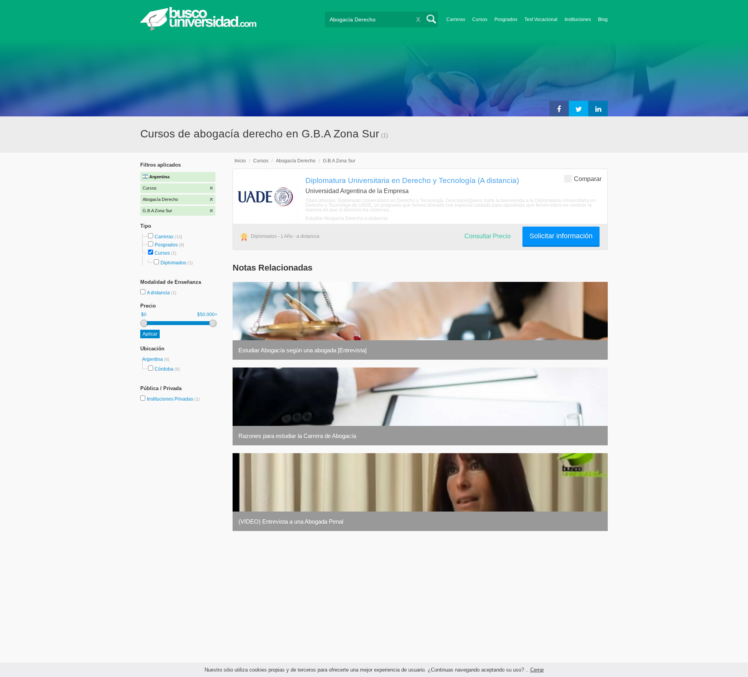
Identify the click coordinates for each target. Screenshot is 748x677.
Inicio (240, 161)
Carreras (455, 19)
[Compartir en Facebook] (559, 108)
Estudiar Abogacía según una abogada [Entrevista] (302, 350)
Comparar (588, 179)
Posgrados (505, 19)
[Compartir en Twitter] (578, 108)
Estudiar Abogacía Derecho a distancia (346, 218)
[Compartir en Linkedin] (598, 108)
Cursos (479, 19)
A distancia (159, 292)
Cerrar (537, 670)
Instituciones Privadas (173, 399)
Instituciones (578, 19)
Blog (603, 19)
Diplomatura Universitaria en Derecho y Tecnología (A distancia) (412, 180)
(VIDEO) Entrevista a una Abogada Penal (290, 521)
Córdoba (164, 369)
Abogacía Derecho (296, 161)
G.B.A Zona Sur (339, 161)
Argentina (153, 359)
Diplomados (173, 263)
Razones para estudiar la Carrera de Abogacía (297, 436)
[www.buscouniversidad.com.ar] (198, 29)
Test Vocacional (540, 19)
